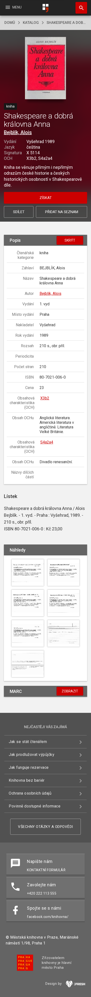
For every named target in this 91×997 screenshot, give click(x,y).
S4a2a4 (46, 442)
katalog (31, 22)
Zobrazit (70, 691)
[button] (45, 68)
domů (9, 22)
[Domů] (45, 8)
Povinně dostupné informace (34, 806)
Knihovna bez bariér (27, 780)
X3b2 (44, 398)
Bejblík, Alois (18, 132)
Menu (13, 7)
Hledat (80, 8)
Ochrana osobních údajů (30, 793)
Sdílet (19, 212)
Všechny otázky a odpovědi (45, 827)
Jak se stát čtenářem (28, 741)
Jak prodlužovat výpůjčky (31, 754)
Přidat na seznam (61, 212)
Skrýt (70, 240)
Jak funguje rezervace (29, 767)
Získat (46, 198)
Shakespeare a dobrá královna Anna (67, 22)
